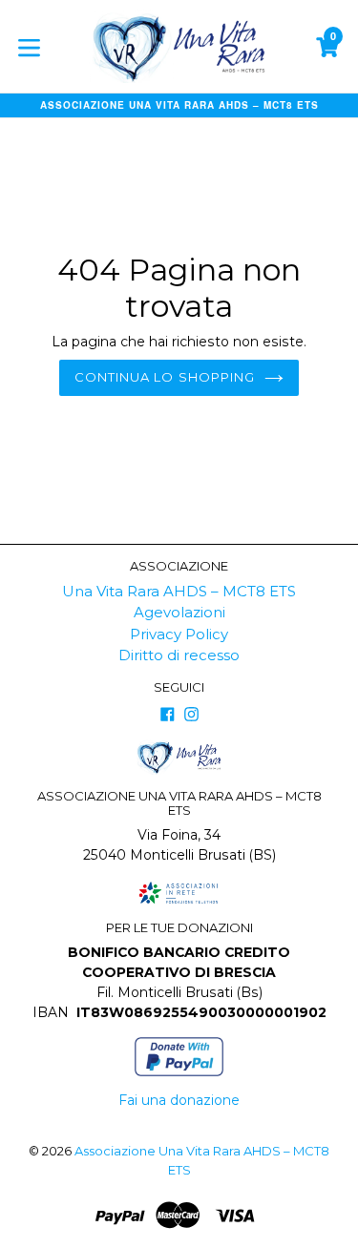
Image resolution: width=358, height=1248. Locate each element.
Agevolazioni (179, 612)
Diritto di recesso (179, 655)
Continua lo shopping (164, 377)
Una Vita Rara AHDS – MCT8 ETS (179, 591)
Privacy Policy (179, 634)
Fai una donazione (179, 1100)
